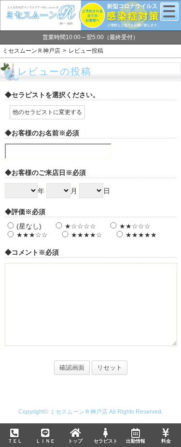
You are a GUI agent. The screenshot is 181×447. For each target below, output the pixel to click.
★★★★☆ (86, 235)
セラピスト (106, 441)
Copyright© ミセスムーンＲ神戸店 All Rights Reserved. (90, 411)
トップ (75, 441)
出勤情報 (135, 441)
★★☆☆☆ (135, 226)
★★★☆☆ (32, 235)
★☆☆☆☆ (80, 226)
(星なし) (29, 226)
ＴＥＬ (15, 441)
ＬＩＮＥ (45, 441)
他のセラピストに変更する (47, 112)
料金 (166, 441)
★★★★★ (141, 235)
